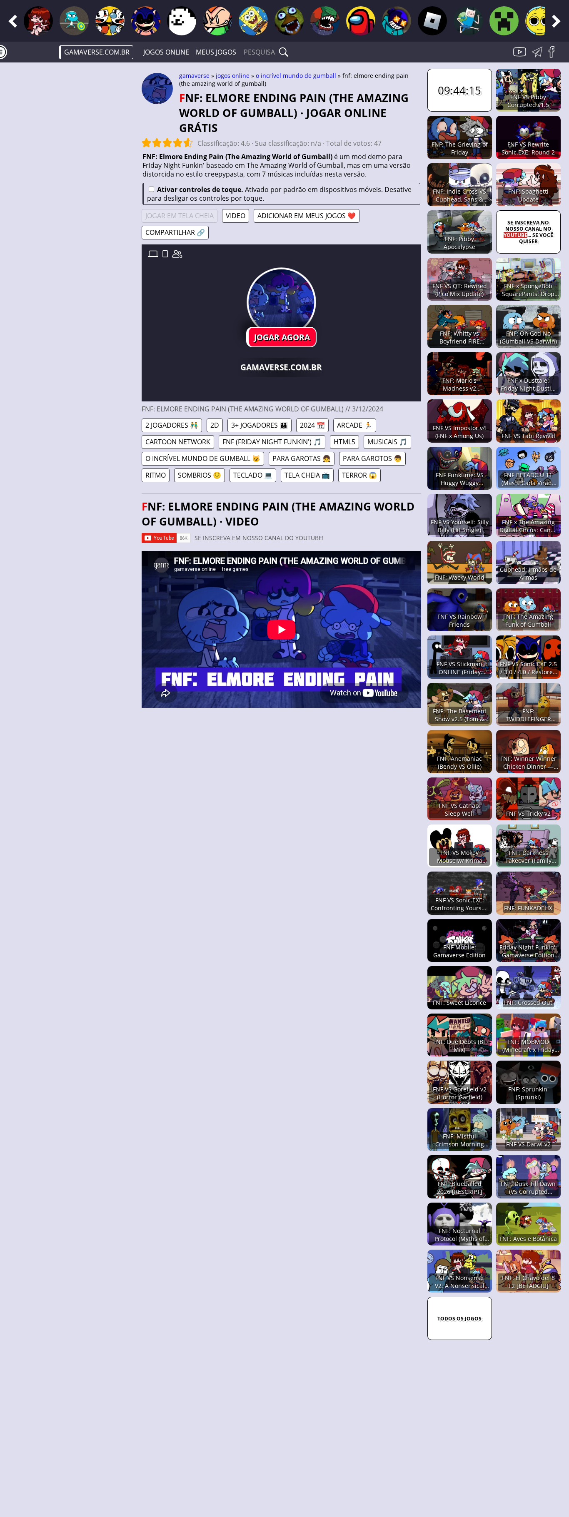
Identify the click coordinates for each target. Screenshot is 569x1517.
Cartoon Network (177, 441)
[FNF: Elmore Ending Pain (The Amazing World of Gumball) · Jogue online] (281, 302)
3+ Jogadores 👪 (259, 425)
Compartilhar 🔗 (175, 232)
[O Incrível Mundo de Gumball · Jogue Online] (74, 20)
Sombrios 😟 (199, 475)
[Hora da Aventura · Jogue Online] (468, 20)
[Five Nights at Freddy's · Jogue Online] (289, 20)
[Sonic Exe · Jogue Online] (145, 20)
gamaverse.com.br (97, 52)
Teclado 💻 (252, 475)
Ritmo (155, 475)
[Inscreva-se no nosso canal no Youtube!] (520, 56)
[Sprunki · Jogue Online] (539, 20)
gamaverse (194, 76)
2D (214, 425)
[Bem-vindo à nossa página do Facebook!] (554, 56)
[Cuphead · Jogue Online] (110, 20)
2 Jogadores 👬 (171, 425)
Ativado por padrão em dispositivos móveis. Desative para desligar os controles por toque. (279, 194)
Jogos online (166, 52)
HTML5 (344, 441)
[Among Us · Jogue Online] (360, 20)
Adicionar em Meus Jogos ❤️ (306, 215)
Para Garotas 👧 (301, 458)
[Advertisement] (70, 198)
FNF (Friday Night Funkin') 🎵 (272, 441)
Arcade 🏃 (354, 425)
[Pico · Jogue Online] (217, 20)
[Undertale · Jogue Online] (181, 20)
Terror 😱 (359, 475)
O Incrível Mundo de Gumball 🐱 (202, 458)
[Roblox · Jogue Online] (432, 20)
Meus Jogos (216, 52)
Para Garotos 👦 (372, 458)
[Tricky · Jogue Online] (324, 20)
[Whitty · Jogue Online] (396, 20)
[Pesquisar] (283, 52)
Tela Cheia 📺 (307, 475)
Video (235, 215)
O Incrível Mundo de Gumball (296, 76)
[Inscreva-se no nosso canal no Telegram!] (539, 56)
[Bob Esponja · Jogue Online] (253, 20)
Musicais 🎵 (387, 441)
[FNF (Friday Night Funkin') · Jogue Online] (38, 20)
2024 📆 (312, 425)
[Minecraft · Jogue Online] (504, 20)
